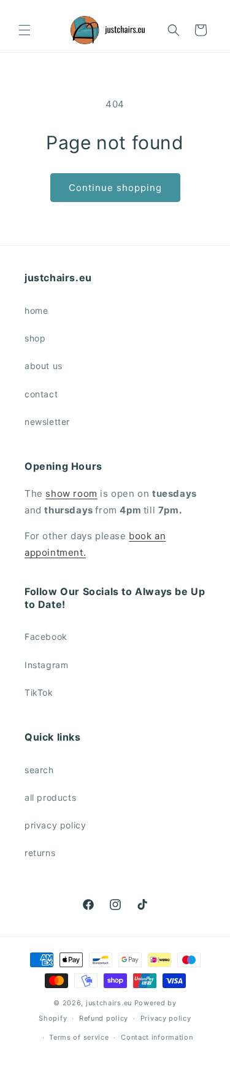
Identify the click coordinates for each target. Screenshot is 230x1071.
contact (41, 394)
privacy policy (55, 825)
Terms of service (79, 1037)
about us (44, 365)
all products (50, 797)
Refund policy (103, 1018)
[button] (24, 30)
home (36, 310)
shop (35, 338)
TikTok (39, 692)
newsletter (47, 421)
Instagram (46, 665)
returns (40, 852)
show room (71, 493)
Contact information (157, 1037)
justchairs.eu (109, 1003)
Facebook (46, 636)
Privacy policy (165, 1018)
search (39, 770)
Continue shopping (115, 187)
